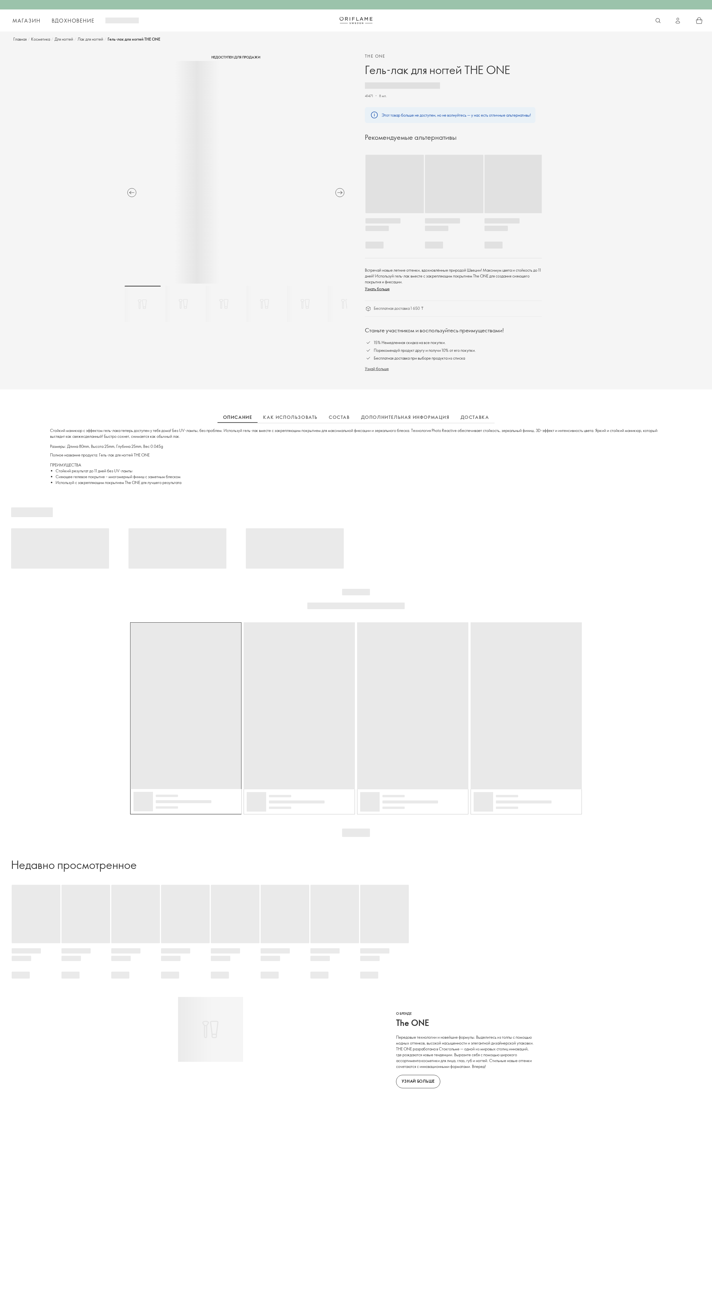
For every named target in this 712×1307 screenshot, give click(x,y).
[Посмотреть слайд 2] (183, 304)
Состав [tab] (339, 417)
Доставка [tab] (475, 417)
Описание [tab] (237, 417)
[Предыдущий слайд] (131, 192)
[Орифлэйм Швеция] (356, 20)
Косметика (40, 39)
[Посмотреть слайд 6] (346, 304)
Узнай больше (377, 368)
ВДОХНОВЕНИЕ (73, 20)
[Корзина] (699, 20)
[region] (236, 172)
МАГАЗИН (27, 20)
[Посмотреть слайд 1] (143, 304)
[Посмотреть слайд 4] (264, 304)
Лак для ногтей (90, 39)
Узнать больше (377, 288)
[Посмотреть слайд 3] (224, 304)
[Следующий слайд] (339, 192)
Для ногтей (64, 39)
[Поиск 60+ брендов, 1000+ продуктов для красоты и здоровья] (658, 20)
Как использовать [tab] (290, 417)
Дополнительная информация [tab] (405, 417)
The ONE (375, 56)
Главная (20, 39)
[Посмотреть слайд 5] (305, 304)
